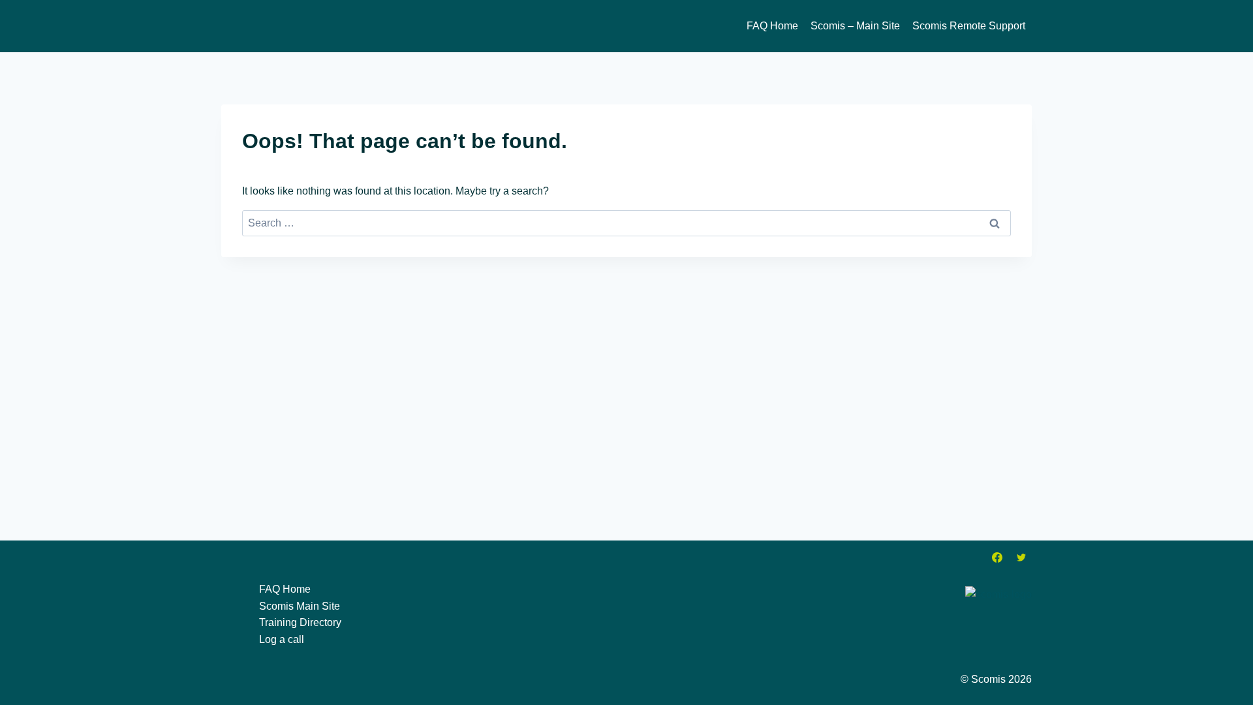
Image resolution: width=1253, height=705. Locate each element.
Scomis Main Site (299, 606)
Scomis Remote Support (968, 25)
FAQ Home (772, 25)
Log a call (281, 639)
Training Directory (300, 622)
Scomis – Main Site (855, 25)
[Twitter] (1021, 557)
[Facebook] (997, 557)
